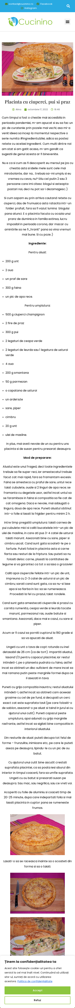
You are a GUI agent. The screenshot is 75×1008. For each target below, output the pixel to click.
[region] (37, 982)
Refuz (37, 1000)
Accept (37, 990)
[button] (68, 6)
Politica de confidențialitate (34, 981)
